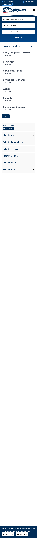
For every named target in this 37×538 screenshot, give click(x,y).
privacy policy (27, 531)
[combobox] (18, 19)
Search (18, 38)
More (5, 116)
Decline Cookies (22, 534)
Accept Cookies (8, 534)
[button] (18, 135)
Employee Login (29, 1)
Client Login (7, 4)
